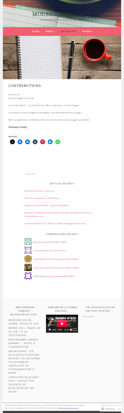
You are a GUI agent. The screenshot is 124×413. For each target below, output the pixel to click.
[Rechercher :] (62, 173)
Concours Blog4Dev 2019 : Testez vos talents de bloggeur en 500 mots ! (55, 223)
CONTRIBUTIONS (68, 31)
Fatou (35, 250)
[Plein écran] (75, 329)
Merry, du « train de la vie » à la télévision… (42, 198)
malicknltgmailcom (41, 259)
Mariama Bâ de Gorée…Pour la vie (39, 191)
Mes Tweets (88, 316)
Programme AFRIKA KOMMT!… (55, 242)
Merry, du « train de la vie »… (55, 250)
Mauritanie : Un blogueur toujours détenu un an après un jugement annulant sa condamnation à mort (24, 362)
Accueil (36, 31)
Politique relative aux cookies (67, 408)
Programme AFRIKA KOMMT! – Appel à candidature (46, 205)
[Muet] (71, 329)
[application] (62, 324)
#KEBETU (50, 31)
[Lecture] (49, 329)
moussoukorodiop (41, 267)
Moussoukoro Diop (62, 14)
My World (87, 31)
